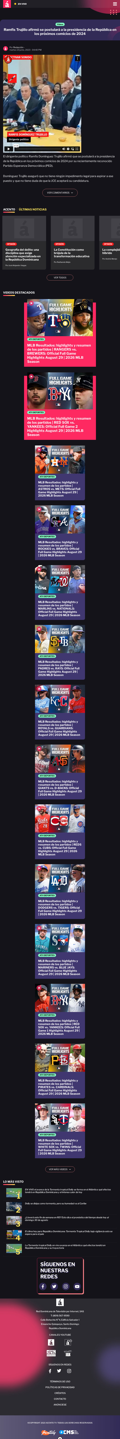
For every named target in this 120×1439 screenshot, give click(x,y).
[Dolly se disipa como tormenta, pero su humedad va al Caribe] (60, 1208)
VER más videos (61, 1169)
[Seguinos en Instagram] (66, 1286)
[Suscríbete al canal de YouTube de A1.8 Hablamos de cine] (68, 1342)
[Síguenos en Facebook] (50, 1371)
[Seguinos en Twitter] (54, 1286)
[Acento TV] (7, 4)
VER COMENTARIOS (61, 192)
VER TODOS (60, 277)
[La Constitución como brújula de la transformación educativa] (73, 241)
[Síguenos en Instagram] (69, 1371)
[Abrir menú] (115, 3)
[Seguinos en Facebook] (43, 1286)
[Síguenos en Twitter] (59, 1371)
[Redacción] (5, 50)
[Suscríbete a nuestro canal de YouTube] (77, 1286)
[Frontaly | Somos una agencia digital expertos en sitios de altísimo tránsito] (48, 1433)
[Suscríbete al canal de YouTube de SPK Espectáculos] (51, 1353)
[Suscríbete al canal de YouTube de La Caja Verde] (68, 1353)
